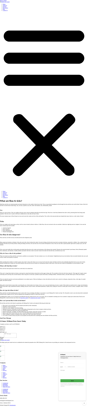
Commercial (5, 383)
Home (4, 4)
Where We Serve (6, 386)
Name (1, 326)
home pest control (24, 297)
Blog (4, 9)
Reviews (5, 370)
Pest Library (5, 7)
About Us (5, 5)
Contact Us (5, 10)
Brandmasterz (13, 405)
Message (2, 337)
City (1, 330)
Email (1, 329)
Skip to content (3, 0)
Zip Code (2, 332)
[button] (44, 101)
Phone (1, 328)
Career (4, 367)
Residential (5, 384)
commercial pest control (35, 297)
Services (4, 6)
